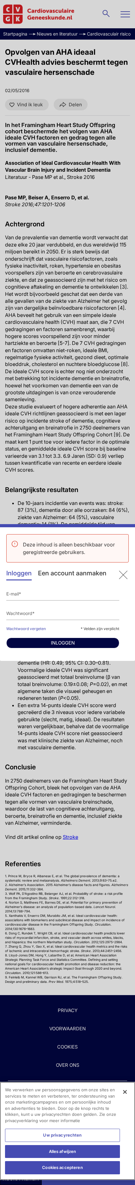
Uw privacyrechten (62, 1135)
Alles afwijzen (62, 1151)
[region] (67, 1131)
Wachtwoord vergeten (26, 628)
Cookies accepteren (62, 1167)
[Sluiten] (125, 1092)
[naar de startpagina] (123, 575)
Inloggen (19, 573)
